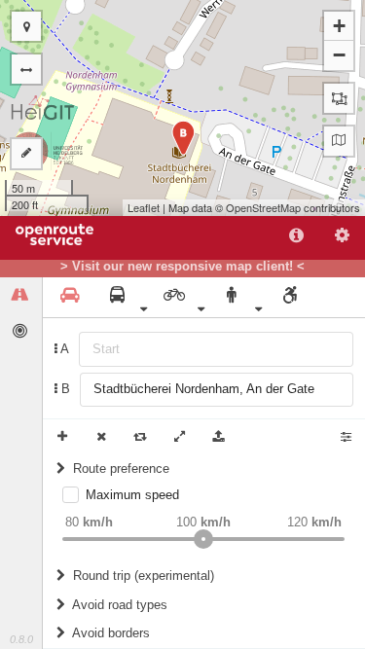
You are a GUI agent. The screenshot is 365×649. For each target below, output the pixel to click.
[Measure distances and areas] (26, 153)
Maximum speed (132, 494)
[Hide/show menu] (26, 69)
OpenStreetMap (263, 207)
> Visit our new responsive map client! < (182, 266)
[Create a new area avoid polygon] (338, 98)
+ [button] (339, 26)
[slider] (203, 539)
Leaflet (144, 207)
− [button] (339, 55)
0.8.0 (21, 639)
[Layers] (338, 141)
